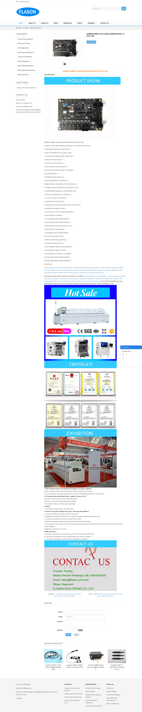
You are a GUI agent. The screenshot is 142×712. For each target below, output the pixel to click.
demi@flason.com (23, 1)
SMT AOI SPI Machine (25, 57)
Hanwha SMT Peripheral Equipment (87, 281)
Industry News (90, 691)
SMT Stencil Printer (24, 43)
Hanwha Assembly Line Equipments (95, 276)
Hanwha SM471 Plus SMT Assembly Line (66, 272)
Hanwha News (90, 684)
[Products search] (123, 8)
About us (31, 23)
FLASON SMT (126, 351)
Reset (76, 635)
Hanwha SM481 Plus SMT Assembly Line (93, 270)
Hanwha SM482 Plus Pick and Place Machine (86, 267)
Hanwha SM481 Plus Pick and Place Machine (58, 267)
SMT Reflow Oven (23, 48)
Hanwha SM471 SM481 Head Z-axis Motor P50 (74, 666)
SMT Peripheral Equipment (26, 70)
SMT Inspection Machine (26, 52)
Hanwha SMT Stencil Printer (69, 279)
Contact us (104, 23)
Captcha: (60, 630)
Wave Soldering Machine (26, 66)
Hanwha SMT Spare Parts (66, 281)
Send (68, 635)
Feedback (91, 23)
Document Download (113, 695)
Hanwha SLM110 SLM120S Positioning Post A (116, 667)
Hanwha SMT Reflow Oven (104, 279)
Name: (60, 612)
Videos (79, 23)
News (56, 23)
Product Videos (111, 691)
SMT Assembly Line (24, 61)
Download (67, 23)
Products (44, 23)
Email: (61, 617)
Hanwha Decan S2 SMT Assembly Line (92, 272)
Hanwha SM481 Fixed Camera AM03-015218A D (95, 667)
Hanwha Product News (92, 688)
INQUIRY (92, 42)
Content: (60, 621)
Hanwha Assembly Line (87, 279)
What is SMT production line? (26, 88)
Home (21, 23)
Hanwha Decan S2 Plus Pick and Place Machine (65, 270)
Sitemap (19, 698)
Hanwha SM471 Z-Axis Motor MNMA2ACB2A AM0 (53, 667)
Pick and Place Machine (25, 39)
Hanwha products (113, 276)
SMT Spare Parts (35, 28)
